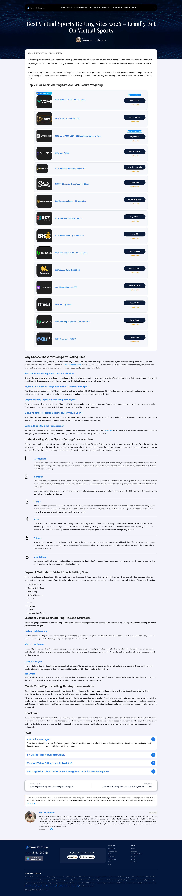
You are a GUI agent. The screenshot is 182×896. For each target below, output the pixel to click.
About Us (133, 848)
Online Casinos (66, 7)
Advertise (133, 859)
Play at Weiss (134, 137)
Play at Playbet (134, 117)
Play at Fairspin (134, 268)
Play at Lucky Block (134, 199)
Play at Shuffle (134, 151)
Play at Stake (134, 182)
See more (30, 803)
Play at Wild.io (135, 320)
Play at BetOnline (135, 286)
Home (29, 53)
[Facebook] (33, 852)
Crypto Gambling (80, 7)
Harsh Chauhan (87, 41)
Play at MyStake (134, 337)
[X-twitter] (36, 852)
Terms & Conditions (62, 886)
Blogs (109, 864)
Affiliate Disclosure (30, 886)
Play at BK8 (134, 234)
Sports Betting (93, 7)
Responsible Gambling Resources (45, 886)
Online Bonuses (112, 859)
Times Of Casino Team (136, 854)
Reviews (110, 854)
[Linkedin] (46, 852)
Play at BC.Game (134, 251)
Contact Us (133, 856)
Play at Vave (134, 100)
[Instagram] (40, 852)
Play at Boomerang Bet (135, 167)
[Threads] (43, 852)
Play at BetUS (134, 303)
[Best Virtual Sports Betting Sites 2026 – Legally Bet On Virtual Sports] (78, 39)
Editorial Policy (134, 851)
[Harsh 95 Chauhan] (51, 829)
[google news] (34, 858)
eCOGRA (109, 430)
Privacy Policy (134, 861)
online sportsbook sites (72, 365)
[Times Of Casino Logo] (36, 8)
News (109, 861)
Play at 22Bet (134, 217)
